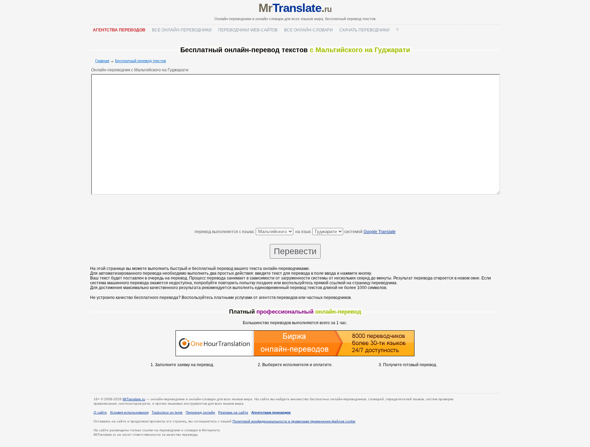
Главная (102, 61)
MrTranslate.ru (134, 399)
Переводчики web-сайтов (248, 30)
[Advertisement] (295, 212)
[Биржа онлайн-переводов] (295, 354)
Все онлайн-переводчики (182, 30)
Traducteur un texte (167, 412)
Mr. (294, 7)
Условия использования (129, 412)
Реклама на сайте (233, 412)
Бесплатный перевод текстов (140, 61)
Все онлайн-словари (308, 30)
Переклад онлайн (200, 412)
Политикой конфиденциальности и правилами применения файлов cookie (294, 421)
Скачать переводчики (364, 30)
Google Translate (380, 231)
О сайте (100, 412)
